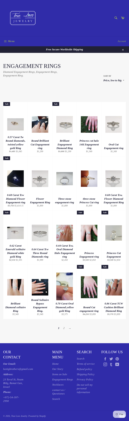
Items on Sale (59, 374)
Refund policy (84, 369)
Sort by (107, 76)
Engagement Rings (62, 379)
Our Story (57, 369)
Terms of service (86, 363)
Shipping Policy (86, 374)
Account (122, 41)
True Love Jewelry (19, 416)
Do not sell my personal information (85, 388)
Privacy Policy (85, 379)
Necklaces (58, 384)
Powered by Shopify (37, 416)
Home (55, 363)
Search (56, 398)
